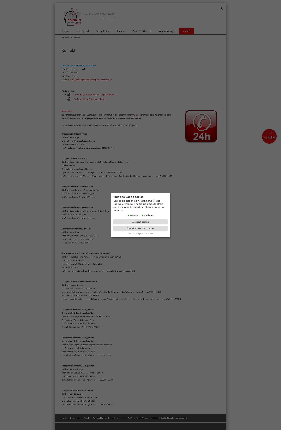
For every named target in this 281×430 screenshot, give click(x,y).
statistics (149, 215)
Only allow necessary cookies (140, 228)
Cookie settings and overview (140, 233)
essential (134, 215)
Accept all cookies (140, 222)
